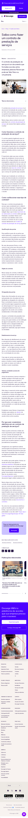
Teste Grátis (22, 16)
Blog (7, 28)
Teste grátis (14, 530)
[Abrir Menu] (2, 16)
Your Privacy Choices (7, 807)
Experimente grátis (14, 622)
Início (3, 28)
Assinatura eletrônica (6, 542)
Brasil (9, 785)
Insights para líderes (14, 28)
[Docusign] (8, 16)
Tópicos (24, 21)
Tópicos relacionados (8, 101)
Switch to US (8, 8)
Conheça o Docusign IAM (14, 628)
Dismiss (21, 8)
